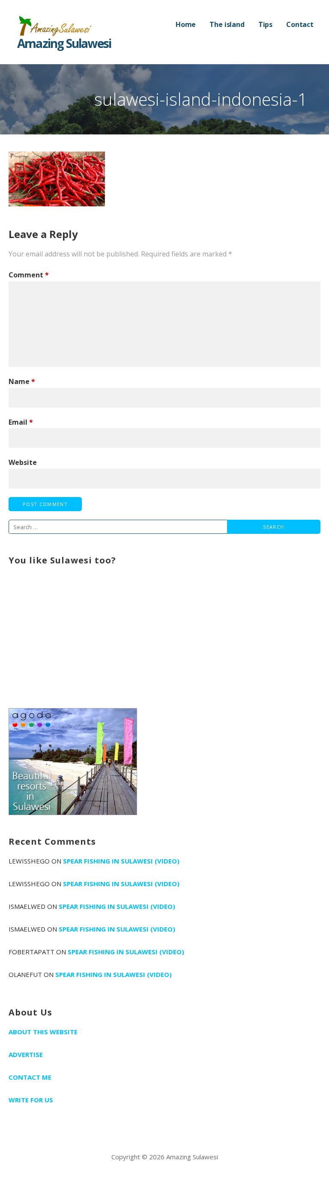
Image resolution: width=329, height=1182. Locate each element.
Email (21, 422)
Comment (29, 275)
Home (186, 24)
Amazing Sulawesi (64, 43)
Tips (265, 24)
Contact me (30, 1077)
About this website (43, 1031)
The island (226, 24)
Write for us (31, 1100)
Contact (300, 24)
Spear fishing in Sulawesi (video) (121, 861)
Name (22, 381)
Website (23, 462)
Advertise (26, 1054)
